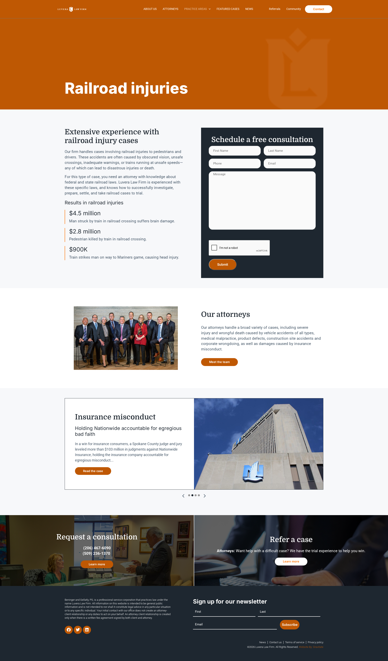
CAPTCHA (216, 236)
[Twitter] (78, 630)
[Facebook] (69, 630)
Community (293, 9)
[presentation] (239, 248)
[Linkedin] (87, 630)
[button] (205, 496)
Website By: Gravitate (311, 646)
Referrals (274, 9)
